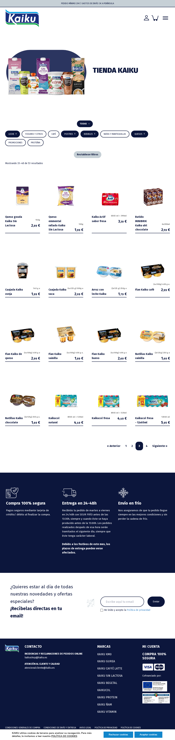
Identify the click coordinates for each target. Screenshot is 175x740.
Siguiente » (159, 446)
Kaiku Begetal (107, 683)
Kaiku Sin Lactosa (110, 675)
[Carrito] (155, 18)
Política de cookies (131, 727)
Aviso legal (85, 727)
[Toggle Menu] (165, 18)
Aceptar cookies (148, 734)
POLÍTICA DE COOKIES (64, 736)
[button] (89, 134)
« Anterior (113, 446)
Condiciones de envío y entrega (60, 727)
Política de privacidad (138, 610)
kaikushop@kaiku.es (36, 657)
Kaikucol (103, 690)
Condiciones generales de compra (22, 727)
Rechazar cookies (118, 734)
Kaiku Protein (107, 697)
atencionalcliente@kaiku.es (40, 667)
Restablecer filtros (87, 154)
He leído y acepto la (127, 610)
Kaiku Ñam (104, 704)
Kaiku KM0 (104, 654)
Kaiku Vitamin (107, 711)
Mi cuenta (151, 646)
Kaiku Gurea (106, 661)
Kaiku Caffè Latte (109, 668)
